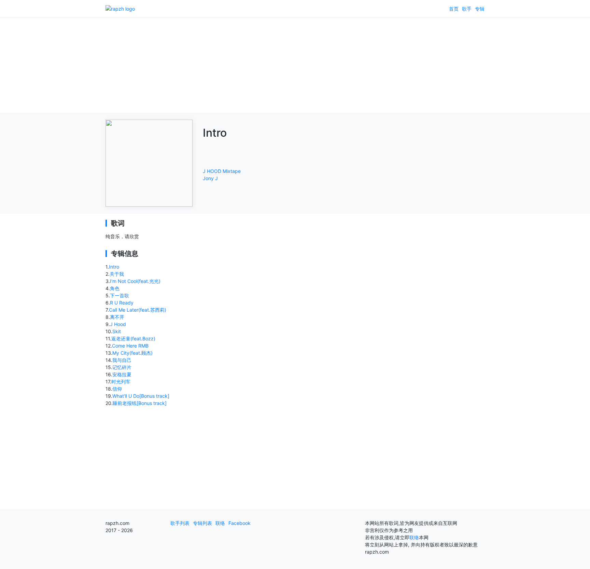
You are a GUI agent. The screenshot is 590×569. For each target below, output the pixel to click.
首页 (454, 9)
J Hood (118, 324)
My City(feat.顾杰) (132, 353)
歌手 (467, 9)
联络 (220, 523)
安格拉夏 (121, 374)
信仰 (117, 389)
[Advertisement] (295, 65)
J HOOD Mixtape (222, 171)
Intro (114, 267)
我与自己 (121, 360)
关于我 (117, 274)
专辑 (479, 9)
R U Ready (122, 303)
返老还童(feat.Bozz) (133, 338)
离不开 (117, 317)
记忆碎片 (121, 367)
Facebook (239, 523)
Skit (116, 331)
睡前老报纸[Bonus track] (140, 403)
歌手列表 (179, 523)
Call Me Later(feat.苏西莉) (137, 310)
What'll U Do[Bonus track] (140, 396)
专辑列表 (202, 523)
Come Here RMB (130, 346)
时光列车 (120, 381)
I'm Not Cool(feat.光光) (135, 281)
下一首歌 (119, 295)
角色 (115, 288)
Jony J (210, 178)
